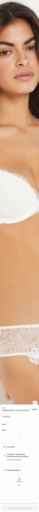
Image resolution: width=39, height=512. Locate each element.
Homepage (5, 503)
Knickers (20, 503)
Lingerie (12, 503)
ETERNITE (4, 408)
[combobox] (19, 434)
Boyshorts (34, 503)
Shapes (27, 503)
